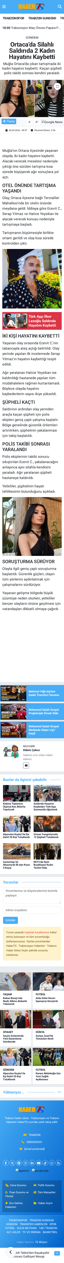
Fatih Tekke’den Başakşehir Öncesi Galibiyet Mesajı (31, 1254)
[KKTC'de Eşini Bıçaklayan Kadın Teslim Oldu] (47, 851)
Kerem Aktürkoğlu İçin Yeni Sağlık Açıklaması (48, 1076)
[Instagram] (25, 1163)
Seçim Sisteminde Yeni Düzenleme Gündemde (13, 1038)
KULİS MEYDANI (27, 1228)
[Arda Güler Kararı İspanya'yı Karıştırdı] (48, 981)
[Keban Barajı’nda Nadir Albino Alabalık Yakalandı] (15, 981)
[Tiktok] (45, 1163)
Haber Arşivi (45, 1203)
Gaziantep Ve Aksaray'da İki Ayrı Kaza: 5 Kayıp (16, 864)
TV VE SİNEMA (32, 1232)
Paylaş (11, 121)
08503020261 (34, 1142)
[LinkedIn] (32, 1163)
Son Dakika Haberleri (14, 1205)
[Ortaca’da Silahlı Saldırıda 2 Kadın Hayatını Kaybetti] (32, 98)
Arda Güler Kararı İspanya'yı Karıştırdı (47, 1000)
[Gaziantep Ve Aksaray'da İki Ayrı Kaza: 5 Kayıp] (17, 851)
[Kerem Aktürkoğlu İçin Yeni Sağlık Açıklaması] (48, 1057)
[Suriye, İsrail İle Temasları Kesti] (48, 1019)
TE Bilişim (41, 1242)
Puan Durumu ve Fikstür (17, 1194)
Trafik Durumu (46, 1185)
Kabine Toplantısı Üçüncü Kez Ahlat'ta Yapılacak (14, 806)
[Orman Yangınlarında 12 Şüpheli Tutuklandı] (47, 823)
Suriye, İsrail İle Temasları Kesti (45, 1037)
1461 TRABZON (48, 1228)
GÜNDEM (32, 37)
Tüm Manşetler (46, 1192)
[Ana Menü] (4, 7)
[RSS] (58, 1163)
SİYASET (8, 1032)
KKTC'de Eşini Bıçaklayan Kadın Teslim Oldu (43, 864)
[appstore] (22, 1171)
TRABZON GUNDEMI (42, 18)
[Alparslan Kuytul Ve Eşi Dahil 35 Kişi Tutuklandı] (17, 823)
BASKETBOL (50, 1232)
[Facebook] (6, 1163)
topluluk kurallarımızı (37, 932)
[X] (12, 1163)
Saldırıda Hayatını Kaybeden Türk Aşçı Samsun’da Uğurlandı (45, 806)
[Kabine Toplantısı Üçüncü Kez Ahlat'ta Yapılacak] (17, 793)
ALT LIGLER (13, 1232)
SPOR (53, 1224)
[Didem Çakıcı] (11, 752)
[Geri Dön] (10, 1252)
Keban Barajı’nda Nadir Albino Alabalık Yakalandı (15, 1001)
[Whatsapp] (52, 1163)
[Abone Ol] (52, 122)
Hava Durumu (18, 1185)
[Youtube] (39, 1163)
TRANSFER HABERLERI (33, 1224)
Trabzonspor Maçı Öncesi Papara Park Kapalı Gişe (32, 28)
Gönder (10, 920)
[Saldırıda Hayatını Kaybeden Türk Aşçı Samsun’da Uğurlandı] (47, 793)
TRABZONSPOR (13, 18)
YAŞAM (7, 994)
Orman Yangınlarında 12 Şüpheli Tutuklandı (46, 836)
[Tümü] (59, 1092)
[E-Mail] (26, 765)
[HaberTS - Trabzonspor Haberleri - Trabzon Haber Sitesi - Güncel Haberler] (31, 6)
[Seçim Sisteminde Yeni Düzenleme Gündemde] (15, 1019)
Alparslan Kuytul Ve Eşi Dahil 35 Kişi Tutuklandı (16, 836)
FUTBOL (41, 994)
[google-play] (40, 1171)
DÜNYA (40, 1032)
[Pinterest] (19, 1163)
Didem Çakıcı (31, 750)
